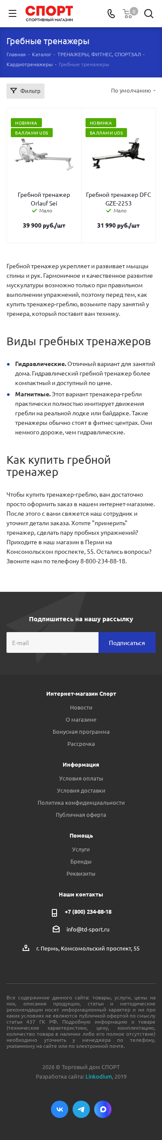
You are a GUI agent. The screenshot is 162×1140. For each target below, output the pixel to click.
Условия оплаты (81, 778)
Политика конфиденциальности (81, 802)
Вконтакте (59, 1109)
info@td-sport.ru (88, 929)
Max (102, 1109)
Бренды (81, 861)
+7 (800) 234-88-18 (88, 911)
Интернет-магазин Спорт (81, 693)
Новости (81, 707)
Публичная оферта (81, 814)
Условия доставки (81, 790)
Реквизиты (81, 873)
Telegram (81, 1109)
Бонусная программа (81, 731)
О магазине (81, 719)
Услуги (81, 849)
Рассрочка (81, 743)
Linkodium (99, 1076)
